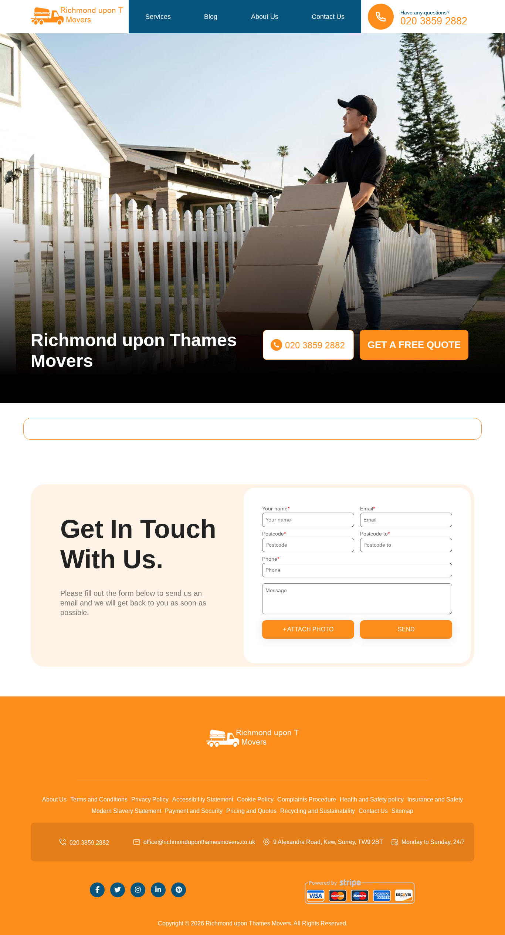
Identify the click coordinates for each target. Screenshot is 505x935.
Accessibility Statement (202, 799)
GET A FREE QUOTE (414, 344)
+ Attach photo (308, 629)
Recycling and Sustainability (317, 811)
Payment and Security (194, 811)
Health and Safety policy (372, 799)
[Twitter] (117, 889)
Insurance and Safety (435, 799)
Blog (210, 16)
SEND (406, 629)
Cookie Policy (255, 799)
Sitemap (402, 811)
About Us (264, 16)
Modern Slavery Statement (126, 811)
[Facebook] (97, 889)
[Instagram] (138, 889)
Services (158, 16)
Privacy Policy (150, 799)
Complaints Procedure (306, 799)
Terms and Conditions (99, 799)
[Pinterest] (178, 889)
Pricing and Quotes (251, 811)
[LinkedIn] (158, 889)
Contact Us (328, 16)
